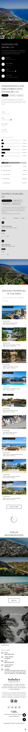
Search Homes (14, 506)
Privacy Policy (20, 723)
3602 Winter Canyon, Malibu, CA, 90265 (9, 227)
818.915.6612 (7, 666)
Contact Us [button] (14, 635)
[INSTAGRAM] (8, 707)
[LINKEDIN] (12, 707)
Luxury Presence (14, 716)
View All (14, 600)
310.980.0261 (7, 658)
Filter (6, 301)
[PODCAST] (19, 707)
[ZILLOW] (15, 707)
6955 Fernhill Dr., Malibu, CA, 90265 (8, 246)
